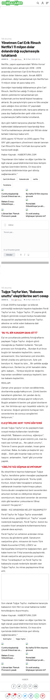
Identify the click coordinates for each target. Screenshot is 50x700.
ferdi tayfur (7, 639)
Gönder (9, 254)
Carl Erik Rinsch (9, 179)
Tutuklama (7, 185)
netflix (35, 179)
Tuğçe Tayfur (21, 639)
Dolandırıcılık (24, 179)
